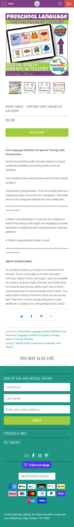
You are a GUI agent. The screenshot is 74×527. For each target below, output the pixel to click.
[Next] (66, 44)
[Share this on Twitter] (21, 316)
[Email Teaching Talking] (27, 455)
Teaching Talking (21, 514)
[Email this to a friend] (51, 316)
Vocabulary (49, 343)
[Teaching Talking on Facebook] (33, 455)
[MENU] (1, 4)
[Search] (60, 4)
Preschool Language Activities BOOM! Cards (42, 331)
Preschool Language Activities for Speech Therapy (32, 335)
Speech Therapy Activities (19, 339)
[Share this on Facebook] (31, 316)
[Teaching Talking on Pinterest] (47, 455)
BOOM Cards (23, 343)
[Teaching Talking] (37, 4)
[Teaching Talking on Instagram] (40, 455)
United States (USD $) (35, 476)
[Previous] (8, 44)
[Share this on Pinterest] (41, 316)
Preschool (36, 343)
